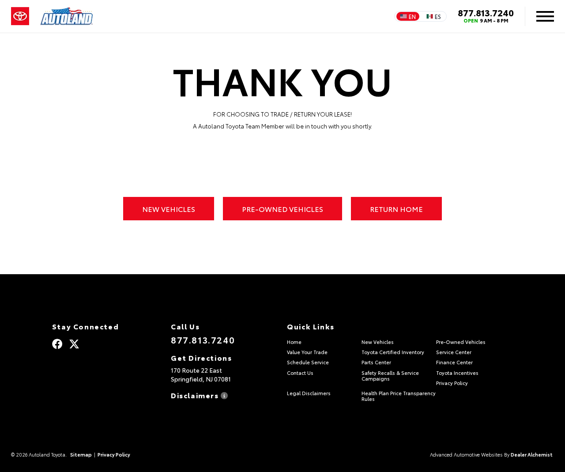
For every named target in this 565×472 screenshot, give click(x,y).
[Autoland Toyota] (66, 16)
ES (438, 16)
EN (412, 16)
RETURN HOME (396, 209)
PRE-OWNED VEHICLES (282, 209)
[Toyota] (20, 16)
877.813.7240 (486, 12)
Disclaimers (196, 394)
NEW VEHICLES (168, 209)
